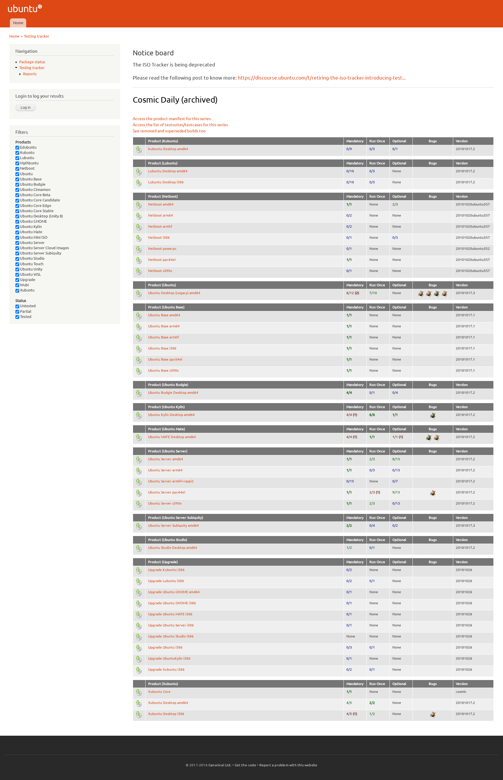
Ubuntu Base (30, 179)
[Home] (26, 9)
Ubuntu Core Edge (35, 205)
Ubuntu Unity (30, 269)
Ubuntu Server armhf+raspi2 (171, 481)
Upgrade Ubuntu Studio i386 (171, 636)
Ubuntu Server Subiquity (40, 253)
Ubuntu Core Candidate (39, 200)
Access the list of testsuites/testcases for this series (180, 124)
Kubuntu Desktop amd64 (168, 149)
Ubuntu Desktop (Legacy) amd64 (174, 293)
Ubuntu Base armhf (163, 337)
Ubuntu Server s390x (165, 503)
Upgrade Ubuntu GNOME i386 (172, 603)
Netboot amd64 (160, 204)
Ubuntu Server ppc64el (166, 492)
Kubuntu (26, 152)
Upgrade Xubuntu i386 (166, 669)
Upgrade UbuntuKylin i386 (169, 658)
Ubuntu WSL (30, 274)
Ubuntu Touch (31, 264)
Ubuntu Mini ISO (33, 237)
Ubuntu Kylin (30, 226)
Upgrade (27, 279)
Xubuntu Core (159, 691)
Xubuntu (26, 290)
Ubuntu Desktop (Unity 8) (41, 216)
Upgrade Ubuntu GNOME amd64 (174, 592)
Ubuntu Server (32, 242)
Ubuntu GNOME (33, 221)
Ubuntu (26, 174)
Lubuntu (26, 158)
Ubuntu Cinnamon (34, 189)
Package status (32, 62)
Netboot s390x (160, 271)
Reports (30, 74)
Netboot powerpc (162, 248)
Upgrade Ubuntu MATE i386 (170, 614)
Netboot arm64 (160, 215)
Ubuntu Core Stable (36, 211)
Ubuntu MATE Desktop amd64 (172, 437)
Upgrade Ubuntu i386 (165, 647)
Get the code (245, 765)
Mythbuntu (28, 163)
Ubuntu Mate (30, 232)
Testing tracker (36, 36)
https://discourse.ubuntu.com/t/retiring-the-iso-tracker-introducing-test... (322, 77)
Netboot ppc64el (162, 259)
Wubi (24, 285)
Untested (27, 306)
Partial (25, 311)
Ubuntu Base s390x (163, 370)
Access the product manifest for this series (172, 118)
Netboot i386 (159, 237)
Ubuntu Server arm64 (165, 470)
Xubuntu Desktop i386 (166, 714)
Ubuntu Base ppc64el (165, 359)
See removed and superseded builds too (169, 131)
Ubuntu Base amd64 (164, 315)
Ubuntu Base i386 (162, 348)
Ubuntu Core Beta (34, 195)
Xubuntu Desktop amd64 (168, 703)
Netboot (27, 168)
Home (18, 23)
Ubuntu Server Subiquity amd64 (173, 525)
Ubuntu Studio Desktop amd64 (172, 547)
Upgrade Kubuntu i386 (166, 570)
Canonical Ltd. (219, 765)
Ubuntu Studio (32, 258)
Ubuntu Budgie (32, 184)
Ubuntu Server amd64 (165, 459)
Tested (25, 317)
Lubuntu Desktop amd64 (167, 171)
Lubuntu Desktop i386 (166, 182)
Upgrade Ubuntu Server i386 (171, 625)
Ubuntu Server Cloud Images (44, 248)
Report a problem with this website (288, 765)
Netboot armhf (160, 226)
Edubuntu (27, 147)
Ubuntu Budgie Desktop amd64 (173, 392)
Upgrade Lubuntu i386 (166, 581)
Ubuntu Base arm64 (164, 326)
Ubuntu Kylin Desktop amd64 (171, 415)
